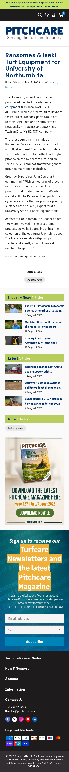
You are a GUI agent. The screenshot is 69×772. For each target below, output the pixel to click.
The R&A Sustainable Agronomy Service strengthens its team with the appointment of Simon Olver (44, 308)
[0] (61, 15)
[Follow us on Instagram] (21, 719)
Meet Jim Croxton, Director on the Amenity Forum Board (43, 324)
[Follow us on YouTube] (27, 719)
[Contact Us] (47, 15)
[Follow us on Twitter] (14, 719)
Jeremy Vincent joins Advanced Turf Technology (41, 340)
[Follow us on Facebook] (7, 719)
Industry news (16, 428)
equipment (12, 107)
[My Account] (53, 15)
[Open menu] (7, 15)
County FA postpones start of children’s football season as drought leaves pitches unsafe (43, 385)
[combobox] (33, 630)
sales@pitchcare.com (21, 711)
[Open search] (40, 15)
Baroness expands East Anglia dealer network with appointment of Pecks (43, 369)
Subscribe (34, 641)
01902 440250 (17, 706)
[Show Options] (60, 630)
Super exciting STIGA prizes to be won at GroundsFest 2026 (43, 401)
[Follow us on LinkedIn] (34, 719)
